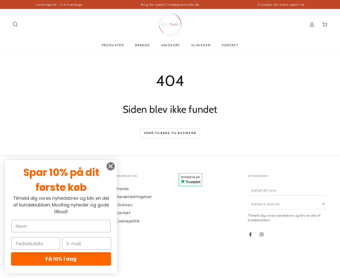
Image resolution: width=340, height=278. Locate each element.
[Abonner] (325, 203)
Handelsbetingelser (133, 196)
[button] (15, 24)
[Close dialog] (110, 166)
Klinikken (123, 204)
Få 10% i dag (61, 258)
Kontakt (122, 212)
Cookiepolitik (127, 220)
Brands (122, 188)
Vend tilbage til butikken (170, 133)
